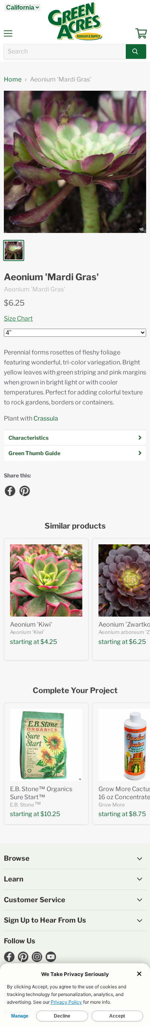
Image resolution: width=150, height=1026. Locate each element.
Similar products (75, 526)
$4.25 (48, 641)
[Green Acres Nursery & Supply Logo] (75, 21)
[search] (65, 51)
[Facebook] (9, 490)
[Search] (136, 51)
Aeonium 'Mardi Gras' (51, 277)
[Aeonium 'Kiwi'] (46, 580)
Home (13, 79)
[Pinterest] (24, 490)
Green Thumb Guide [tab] (34, 453)
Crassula (45, 418)
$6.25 (14, 303)
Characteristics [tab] (28, 437)
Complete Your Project (75, 690)
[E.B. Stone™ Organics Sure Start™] (46, 745)
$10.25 (50, 814)
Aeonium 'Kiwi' (31, 624)
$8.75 (137, 814)
